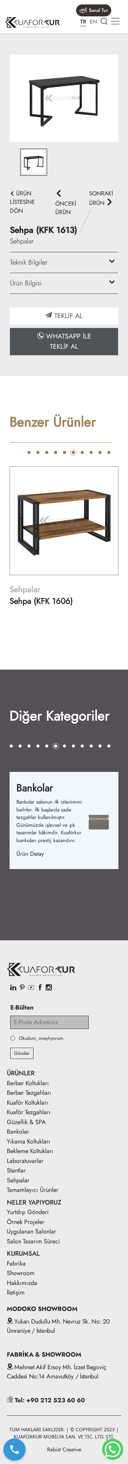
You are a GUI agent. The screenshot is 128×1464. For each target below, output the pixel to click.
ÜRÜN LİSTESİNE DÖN (22, 202)
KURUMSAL (23, 1253)
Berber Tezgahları (29, 1092)
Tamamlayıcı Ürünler (32, 1189)
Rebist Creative (64, 1449)
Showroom (20, 1273)
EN (93, 22)
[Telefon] (14, 1449)
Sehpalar (18, 1180)
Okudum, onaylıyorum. (42, 1038)
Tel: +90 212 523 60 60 (49, 1400)
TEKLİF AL (67, 316)
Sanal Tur (98, 10)
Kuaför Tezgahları (29, 1112)
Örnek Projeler (25, 1221)
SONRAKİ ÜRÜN (101, 198)
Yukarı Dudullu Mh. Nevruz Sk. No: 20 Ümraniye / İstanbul (58, 1326)
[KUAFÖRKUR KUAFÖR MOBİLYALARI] (32, 22)
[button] (29, 452)
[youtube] (31, 988)
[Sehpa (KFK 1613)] (64, 98)
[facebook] (40, 988)
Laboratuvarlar (25, 1160)
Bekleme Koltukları (30, 1151)
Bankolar (18, 1131)
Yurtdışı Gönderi (28, 1212)
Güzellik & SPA (26, 1122)
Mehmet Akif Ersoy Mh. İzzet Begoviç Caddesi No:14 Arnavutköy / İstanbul (56, 1372)
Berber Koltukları (28, 1083)
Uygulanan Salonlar (31, 1231)
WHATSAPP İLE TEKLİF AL (67, 341)
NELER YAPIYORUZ (34, 1202)
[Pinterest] (22, 988)
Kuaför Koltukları (27, 1102)
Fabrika (16, 1263)
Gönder (22, 1053)
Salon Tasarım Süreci (33, 1241)
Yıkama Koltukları (28, 1141)
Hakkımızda (22, 1283)
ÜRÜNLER (20, 1073)
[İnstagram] (49, 988)
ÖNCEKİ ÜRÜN (65, 207)
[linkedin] (13, 988)
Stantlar (16, 1170)
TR (83, 22)
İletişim (16, 1292)
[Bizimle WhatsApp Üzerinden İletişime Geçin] (113, 1449)
